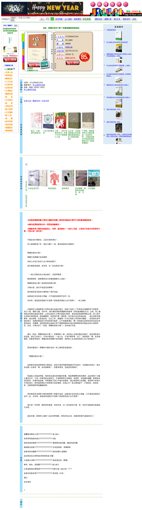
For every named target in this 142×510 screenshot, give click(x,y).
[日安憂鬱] (94, 178)
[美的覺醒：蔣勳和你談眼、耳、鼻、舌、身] (81, 178)
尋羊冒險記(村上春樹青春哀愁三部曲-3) (118, 97)
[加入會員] (106, 7)
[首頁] (126, 7)
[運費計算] (107, 20)
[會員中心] (113, 7)
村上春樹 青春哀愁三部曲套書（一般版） (118, 65)
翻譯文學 (36, 101)
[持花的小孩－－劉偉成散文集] (26, 171)
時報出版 (69, 47)
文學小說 (27, 101)
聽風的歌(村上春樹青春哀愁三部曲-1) (117, 85)
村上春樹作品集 (39, 85)
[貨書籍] (86, 20)
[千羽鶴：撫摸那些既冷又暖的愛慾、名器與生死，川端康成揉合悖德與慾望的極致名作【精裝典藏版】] (88, 120)
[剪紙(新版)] (54, 178)
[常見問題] (119, 7)
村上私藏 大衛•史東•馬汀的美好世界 (117, 42)
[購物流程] (98, 20)
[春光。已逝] (36, 120)
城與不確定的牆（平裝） (113, 109)
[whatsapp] (52, 20)
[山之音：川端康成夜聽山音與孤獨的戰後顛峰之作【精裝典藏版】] (74, 120)
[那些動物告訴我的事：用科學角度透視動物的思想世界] (10, 43)
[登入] (42, 20)
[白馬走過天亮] (37, 178)
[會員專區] (77, 20)
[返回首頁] (134, 20)
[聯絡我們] (126, 20)
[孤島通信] (68, 178)
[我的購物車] (100, 7)
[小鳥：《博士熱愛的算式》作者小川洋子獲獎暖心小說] (61, 120)
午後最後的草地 (111, 30)
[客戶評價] (48, 20)
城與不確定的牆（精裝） (113, 122)
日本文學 (45, 101)
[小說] (48, 120)
